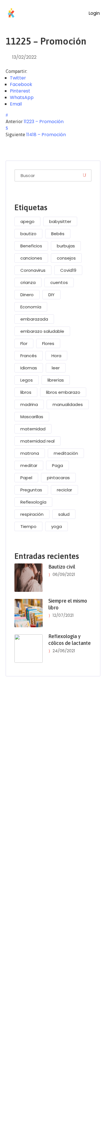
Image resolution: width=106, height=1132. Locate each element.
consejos (66, 258)
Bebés (57, 234)
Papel (26, 478)
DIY (51, 295)
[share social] (33, 71)
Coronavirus (33, 270)
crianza (28, 282)
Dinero (27, 295)
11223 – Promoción (44, 121)
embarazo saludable (42, 331)
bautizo (28, 234)
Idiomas (28, 368)
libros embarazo (63, 392)
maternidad (33, 429)
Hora (56, 356)
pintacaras (58, 478)
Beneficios (31, 246)
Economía (30, 307)
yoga (56, 526)
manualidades (68, 404)
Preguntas (31, 490)
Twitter (18, 78)
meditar (28, 465)
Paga (57, 465)
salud (64, 514)
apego (27, 221)
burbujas (66, 246)
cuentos (59, 282)
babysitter (60, 221)
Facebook (21, 84)
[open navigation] (74, 13)
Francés (28, 356)
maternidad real (37, 441)
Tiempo (28, 526)
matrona (29, 453)
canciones (31, 258)
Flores (48, 343)
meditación (66, 453)
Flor (23, 343)
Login (93, 13)
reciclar (64, 490)
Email (16, 104)
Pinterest (20, 91)
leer (56, 368)
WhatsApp (22, 97)
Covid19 (68, 270)
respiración (32, 514)
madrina (29, 404)
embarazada (34, 319)
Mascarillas (31, 417)
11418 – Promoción (46, 134)
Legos (26, 380)
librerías (55, 380)
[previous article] (7, 115)
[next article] (7, 128)
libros (25, 392)
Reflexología (33, 502)
